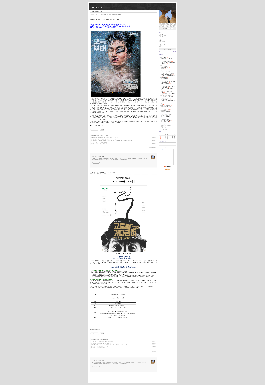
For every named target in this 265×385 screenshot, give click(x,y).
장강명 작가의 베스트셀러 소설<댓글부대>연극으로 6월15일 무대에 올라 (108, 14)
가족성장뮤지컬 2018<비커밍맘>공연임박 (99, 142)
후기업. (161, 40)
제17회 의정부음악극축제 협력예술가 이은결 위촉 (100, 343)
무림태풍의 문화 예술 (96, 7)
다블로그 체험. (162, 41)
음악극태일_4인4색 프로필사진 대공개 (98, 143)
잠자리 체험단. (162, 44)
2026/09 (167, 133)
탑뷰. (161, 46)
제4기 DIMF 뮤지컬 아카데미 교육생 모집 (98, 346)
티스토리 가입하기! (167, 168)
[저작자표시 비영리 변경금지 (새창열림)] (107, 129)
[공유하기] (95, 129)
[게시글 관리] (97, 129)
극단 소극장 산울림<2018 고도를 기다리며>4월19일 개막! (105, 15)
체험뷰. (161, 45)
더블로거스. (162, 36)
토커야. (161, 34)
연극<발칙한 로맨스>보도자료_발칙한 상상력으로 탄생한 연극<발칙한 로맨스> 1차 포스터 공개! (109, 344)
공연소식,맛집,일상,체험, (94, 20)
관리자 (138, 379)
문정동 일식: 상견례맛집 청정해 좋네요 (98, 347)
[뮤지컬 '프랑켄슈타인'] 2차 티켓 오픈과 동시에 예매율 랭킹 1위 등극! (103, 137)
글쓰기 (140, 379)
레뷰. (161, 39)
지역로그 (124, 379)
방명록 (174, 8)
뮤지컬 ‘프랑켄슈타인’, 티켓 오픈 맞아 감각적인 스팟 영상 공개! (102, 139)
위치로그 (169, 8)
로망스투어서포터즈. (164, 35)
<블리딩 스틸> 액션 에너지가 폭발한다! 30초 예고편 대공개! (102, 341)
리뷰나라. (161, 42)
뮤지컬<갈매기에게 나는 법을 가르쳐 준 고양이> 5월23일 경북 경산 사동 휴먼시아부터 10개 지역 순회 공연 (111, 140)
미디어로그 (165, 8)
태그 (160, 8)
